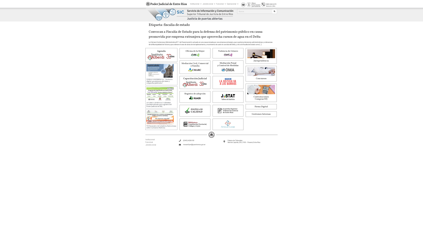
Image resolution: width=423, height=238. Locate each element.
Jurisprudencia (261, 60)
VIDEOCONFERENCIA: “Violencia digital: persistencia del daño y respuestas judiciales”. (159, 81)
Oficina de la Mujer (195, 51)
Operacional (231, 4)
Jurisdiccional (207, 4)
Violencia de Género (228, 51)
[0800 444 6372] (263, 4)
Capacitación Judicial (195, 78)
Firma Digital (261, 106)
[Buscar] (274, 11)
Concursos (261, 78)
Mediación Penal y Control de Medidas (227, 64)
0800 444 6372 (271, 4)
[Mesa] (249, 4)
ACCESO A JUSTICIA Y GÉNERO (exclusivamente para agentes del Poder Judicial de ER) (159, 105)
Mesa (254, 3)
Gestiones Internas (261, 114)
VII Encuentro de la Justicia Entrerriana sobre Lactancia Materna (161, 127)
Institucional (194, 4)
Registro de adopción (195, 93)
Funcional (220, 4)
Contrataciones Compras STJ (261, 98)
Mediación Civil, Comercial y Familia (195, 64)
